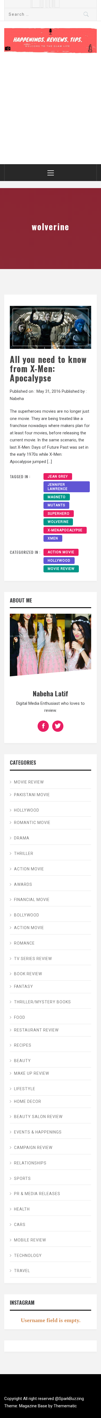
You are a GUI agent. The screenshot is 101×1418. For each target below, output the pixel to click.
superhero (59, 514)
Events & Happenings (38, 1132)
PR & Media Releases (37, 1193)
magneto (57, 497)
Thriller (23, 853)
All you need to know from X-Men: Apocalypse (48, 368)
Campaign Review (33, 1147)
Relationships (30, 1163)
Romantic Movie (32, 822)
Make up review (31, 1073)
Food (19, 1017)
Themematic (65, 1405)
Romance (24, 943)
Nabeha (17, 398)
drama (21, 838)
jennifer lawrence (58, 487)
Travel (22, 1270)
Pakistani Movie (32, 794)
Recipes (22, 1045)
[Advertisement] (50, 106)
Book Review (28, 974)
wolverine (58, 522)
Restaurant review (36, 1030)
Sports (22, 1178)
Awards (23, 884)
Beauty (22, 1060)
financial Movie (32, 899)
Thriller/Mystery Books (42, 1002)
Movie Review (61, 569)
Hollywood (59, 561)
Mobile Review (30, 1240)
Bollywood (26, 915)
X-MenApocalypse (65, 530)
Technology (28, 1255)
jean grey (58, 476)
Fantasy (23, 986)
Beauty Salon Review (38, 1116)
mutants (56, 505)
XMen (53, 538)
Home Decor (27, 1101)
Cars (20, 1224)
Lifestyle (24, 1089)
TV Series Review (33, 958)
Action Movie (61, 552)
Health (22, 1209)
